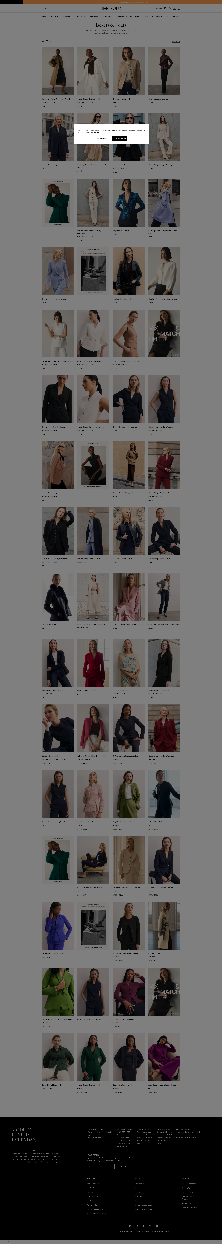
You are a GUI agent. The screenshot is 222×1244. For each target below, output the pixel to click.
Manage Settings (102, 138)
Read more (96, 132)
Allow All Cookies (120, 138)
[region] (111, 134)
